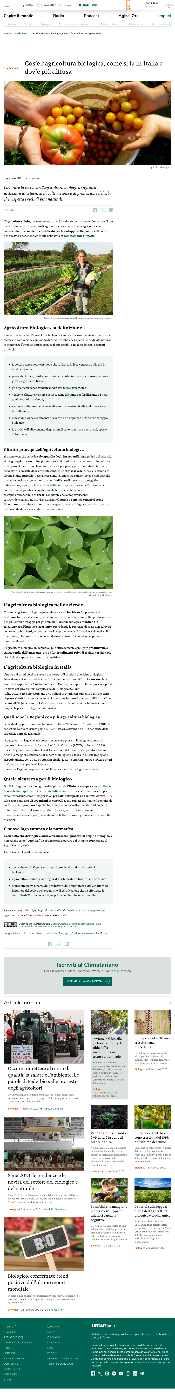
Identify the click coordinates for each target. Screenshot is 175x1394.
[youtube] (121, 1373)
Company (53, 1326)
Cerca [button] (67, 5)
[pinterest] (107, 1373)
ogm (67, 387)
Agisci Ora (129, 15)
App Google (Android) (18, 1342)
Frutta (103, 933)
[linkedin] (135, 1373)
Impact (164, 15)
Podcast (91, 15)
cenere (69, 504)
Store (29, 5)
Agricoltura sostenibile (85, 933)
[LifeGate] (87, 5)
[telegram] (142, 1373)
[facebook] (93, 1373)
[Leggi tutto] (168, 1002)
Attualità (10, 1326)
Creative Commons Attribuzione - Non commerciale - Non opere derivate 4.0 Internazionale (60, 925)
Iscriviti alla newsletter (84, 981)
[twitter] (100, 1373)
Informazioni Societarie (63, 1358)
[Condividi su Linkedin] (111, 210)
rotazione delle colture (51, 485)
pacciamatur (84, 461)
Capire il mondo (18, 15)
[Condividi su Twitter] (103, 210)
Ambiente (10, 24)
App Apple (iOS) (13, 1337)
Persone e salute (161, 24)
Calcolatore (12, 1369)
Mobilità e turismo (108, 24)
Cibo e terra (135, 24)
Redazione (34, 178)
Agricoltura (50, 933)
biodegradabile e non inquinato (43, 509)
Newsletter (48, 5)
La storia (53, 1342)
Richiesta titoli (14, 1358)
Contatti (53, 1332)
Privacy (52, 1353)
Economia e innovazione (73, 24)
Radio (58, 15)
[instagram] (128, 1373)
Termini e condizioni (60, 1363)
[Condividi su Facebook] (95, 210)
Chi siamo (53, 1337)
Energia (45, 24)
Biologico (11, 68)
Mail (50, 1348)
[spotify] (114, 1373)
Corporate (11, 1363)
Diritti (28, 24)
